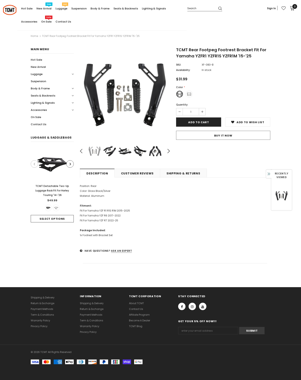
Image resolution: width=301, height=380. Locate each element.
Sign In (271, 8)
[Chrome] (56, 208)
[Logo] (9, 10)
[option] (52, 185)
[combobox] (201, 8)
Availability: (183, 70)
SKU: (178, 64)
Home (34, 36)
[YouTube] (202, 306)
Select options (52, 219)
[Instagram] (192, 306)
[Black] (48, 208)
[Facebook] (182, 306)
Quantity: (182, 104)
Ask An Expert (121, 251)
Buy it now (223, 136)
